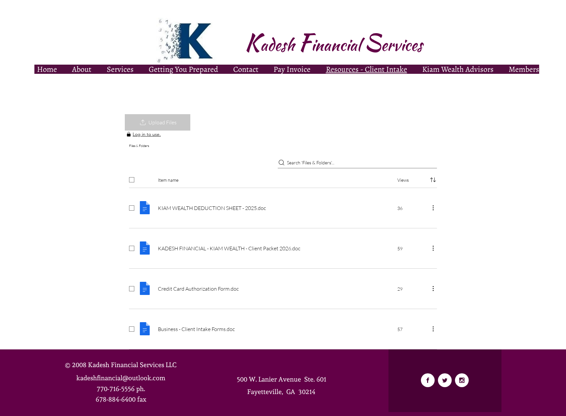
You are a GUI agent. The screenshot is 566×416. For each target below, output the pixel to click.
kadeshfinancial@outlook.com (120, 378)
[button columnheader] (433, 180)
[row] (283, 178)
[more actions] (433, 208)
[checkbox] (131, 179)
